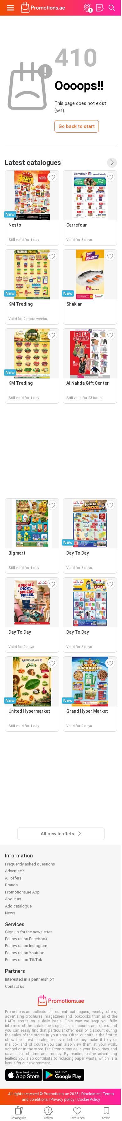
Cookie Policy (88, 1099)
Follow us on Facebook (26, 938)
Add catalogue (18, 906)
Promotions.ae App (22, 892)
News (10, 913)
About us (13, 899)
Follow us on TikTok (23, 959)
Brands (11, 885)
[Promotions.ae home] (43, 8)
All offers (13, 878)
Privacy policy (62, 1099)
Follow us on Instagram (26, 945)
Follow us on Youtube (24, 952)
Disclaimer (90, 1094)
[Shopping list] (99, 8)
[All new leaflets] (112, 163)
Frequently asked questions (30, 864)
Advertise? (14, 871)
